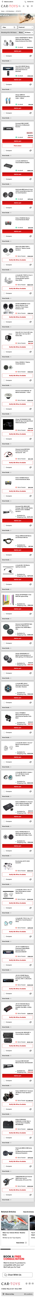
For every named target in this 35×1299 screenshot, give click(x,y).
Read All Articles (28, 1212)
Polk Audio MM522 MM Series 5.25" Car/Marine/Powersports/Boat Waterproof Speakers (23, 1150)
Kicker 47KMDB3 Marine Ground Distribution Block (22, 478)
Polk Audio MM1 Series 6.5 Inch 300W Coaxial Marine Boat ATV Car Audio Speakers (24, 191)
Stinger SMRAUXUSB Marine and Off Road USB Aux (23, 536)
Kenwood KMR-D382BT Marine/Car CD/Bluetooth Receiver (22, 125)
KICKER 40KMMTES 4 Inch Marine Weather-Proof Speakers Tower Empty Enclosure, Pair (22, 306)
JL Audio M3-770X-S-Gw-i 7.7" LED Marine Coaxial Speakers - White (24, 920)
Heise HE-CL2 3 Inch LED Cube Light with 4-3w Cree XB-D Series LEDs (24, 334)
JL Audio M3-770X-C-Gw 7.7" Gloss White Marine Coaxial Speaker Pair (23, 891)
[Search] (19, 6)
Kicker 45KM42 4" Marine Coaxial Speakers (22, 363)
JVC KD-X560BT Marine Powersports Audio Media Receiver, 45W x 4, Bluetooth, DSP (23, 978)
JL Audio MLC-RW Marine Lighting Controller (22, 566)
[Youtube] (33, 1284)
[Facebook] (26, 1284)
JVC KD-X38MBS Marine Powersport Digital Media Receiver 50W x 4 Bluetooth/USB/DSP (22, 949)
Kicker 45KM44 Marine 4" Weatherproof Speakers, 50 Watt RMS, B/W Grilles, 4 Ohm (23, 833)
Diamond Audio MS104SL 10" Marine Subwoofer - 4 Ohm (23, 391)
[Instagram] (30, 1284)
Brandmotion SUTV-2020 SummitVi (22, 861)
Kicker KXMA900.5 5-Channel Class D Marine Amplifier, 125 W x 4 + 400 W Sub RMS (23, 803)
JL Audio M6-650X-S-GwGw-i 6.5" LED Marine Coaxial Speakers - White (23, 774)
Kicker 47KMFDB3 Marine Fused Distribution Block (22, 218)
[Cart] (28, 6)
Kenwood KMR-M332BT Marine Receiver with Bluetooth (24, 1061)
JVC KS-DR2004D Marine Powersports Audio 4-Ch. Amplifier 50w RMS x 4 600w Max (23, 1006)
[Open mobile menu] (32, 6)
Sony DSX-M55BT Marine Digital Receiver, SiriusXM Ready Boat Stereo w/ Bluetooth (22, 69)
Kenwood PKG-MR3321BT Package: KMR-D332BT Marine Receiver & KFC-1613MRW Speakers (24, 509)
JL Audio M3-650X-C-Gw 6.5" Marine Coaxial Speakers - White (23, 744)
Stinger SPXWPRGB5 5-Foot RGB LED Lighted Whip (23, 595)
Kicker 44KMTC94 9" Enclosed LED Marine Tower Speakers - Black (24, 1092)
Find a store (17, 145)
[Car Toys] (9, 6)
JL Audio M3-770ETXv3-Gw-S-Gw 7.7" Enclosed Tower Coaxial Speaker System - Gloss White (24, 277)
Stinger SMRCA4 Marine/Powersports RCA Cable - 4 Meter (22, 96)
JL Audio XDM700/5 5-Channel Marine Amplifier (22, 161)
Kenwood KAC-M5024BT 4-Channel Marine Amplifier (23, 1033)
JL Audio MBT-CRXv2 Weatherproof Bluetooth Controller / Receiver (22, 685)
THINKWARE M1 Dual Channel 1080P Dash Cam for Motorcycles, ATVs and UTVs (23, 1178)
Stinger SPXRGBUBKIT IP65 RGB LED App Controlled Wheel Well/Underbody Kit (24, 421)
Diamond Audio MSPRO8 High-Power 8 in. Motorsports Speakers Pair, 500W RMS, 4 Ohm (24, 626)
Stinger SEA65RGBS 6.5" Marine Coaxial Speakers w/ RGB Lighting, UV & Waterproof (24, 655)
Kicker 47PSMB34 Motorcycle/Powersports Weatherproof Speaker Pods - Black (23, 715)
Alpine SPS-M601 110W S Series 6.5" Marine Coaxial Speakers (22, 248)
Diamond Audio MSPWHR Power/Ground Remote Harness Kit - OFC (22, 451)
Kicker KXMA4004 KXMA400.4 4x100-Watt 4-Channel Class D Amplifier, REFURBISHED (23, 1122)
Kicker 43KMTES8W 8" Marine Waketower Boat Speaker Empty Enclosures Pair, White (24, 39)
